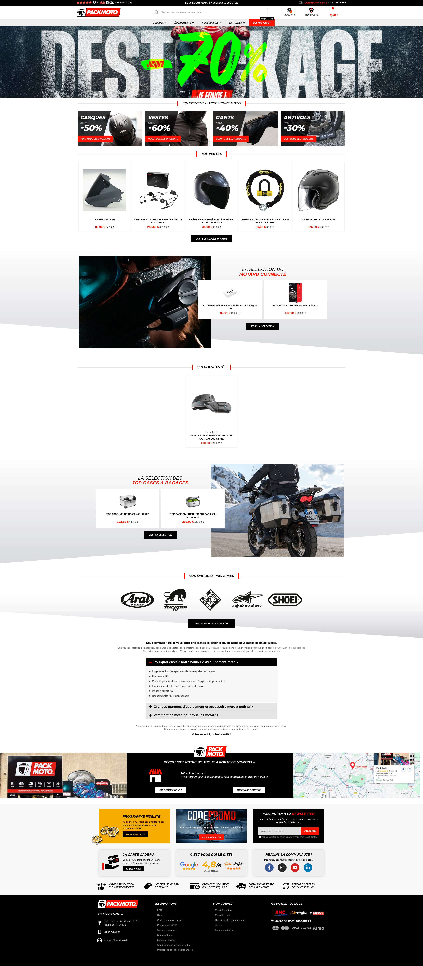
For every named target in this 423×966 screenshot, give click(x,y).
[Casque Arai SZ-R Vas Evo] (318, 197)
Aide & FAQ (290, 15)
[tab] (211, 662)
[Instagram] (282, 867)
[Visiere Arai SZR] (104, 197)
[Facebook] (269, 867)
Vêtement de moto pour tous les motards (186, 715)
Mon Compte (311, 15)
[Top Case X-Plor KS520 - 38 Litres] (129, 508)
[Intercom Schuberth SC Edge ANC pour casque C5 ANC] (211, 411)
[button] (211, 238)
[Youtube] (295, 867)
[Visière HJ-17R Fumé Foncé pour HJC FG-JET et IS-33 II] (211, 197)
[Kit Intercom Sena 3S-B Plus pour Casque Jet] (231, 299)
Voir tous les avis (123, 3)
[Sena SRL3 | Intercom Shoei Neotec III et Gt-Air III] (158, 197)
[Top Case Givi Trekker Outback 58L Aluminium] (194, 508)
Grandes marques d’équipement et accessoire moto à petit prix (203, 706)
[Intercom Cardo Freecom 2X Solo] (296, 299)
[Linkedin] (308, 867)
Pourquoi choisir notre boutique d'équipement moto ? (196, 662)
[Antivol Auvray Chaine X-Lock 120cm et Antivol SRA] (265, 197)
